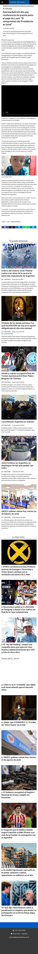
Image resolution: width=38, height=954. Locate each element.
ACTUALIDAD (7, 8)
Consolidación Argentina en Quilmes (17, 422)
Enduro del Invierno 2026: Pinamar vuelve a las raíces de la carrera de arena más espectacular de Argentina (18, 273)
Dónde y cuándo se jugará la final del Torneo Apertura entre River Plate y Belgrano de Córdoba (17, 376)
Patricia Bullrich (15, 221)
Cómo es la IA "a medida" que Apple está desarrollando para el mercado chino (18, 687)
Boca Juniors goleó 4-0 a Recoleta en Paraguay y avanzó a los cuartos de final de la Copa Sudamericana (18, 609)
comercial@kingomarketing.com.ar (19, 937)
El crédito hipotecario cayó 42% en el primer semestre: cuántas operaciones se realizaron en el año (18, 873)
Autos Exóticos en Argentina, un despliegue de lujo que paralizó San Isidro (17, 465)
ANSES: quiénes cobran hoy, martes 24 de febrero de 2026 (18, 513)
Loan (8, 221)
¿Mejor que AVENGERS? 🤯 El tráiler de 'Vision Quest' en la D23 (18, 724)
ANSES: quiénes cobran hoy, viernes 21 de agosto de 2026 (18, 759)
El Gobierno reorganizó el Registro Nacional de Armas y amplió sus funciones (17, 795)
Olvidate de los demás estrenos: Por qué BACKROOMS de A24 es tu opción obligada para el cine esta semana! (18, 325)
